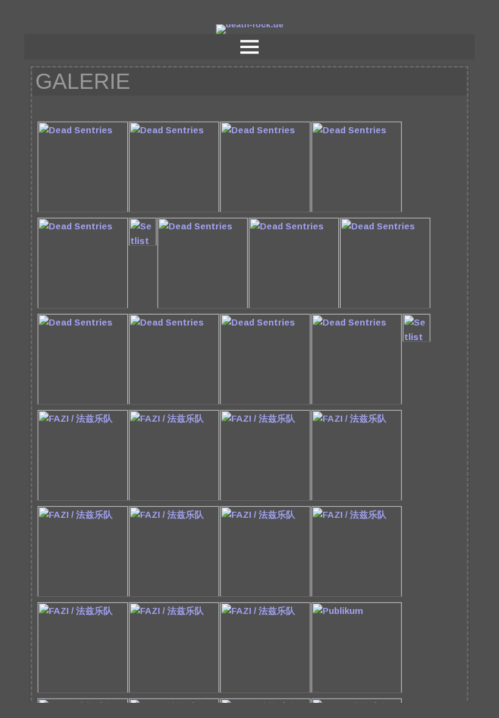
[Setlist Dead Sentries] (142, 243)
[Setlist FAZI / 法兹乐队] (416, 339)
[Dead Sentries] (82, 209)
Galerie (82, 81)
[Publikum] (356, 690)
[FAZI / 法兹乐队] (82, 498)
